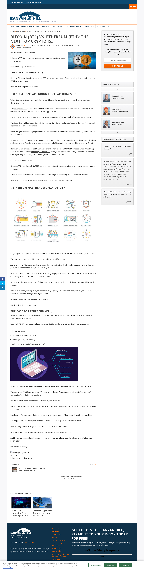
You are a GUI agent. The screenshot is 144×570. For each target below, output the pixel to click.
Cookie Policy (56, 551)
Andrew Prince (118, 122)
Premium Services (76, 26)
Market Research (27, 26)
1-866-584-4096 (28, 543)
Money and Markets (17, 2)
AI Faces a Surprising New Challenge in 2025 (20, 513)
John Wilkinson (118, 96)
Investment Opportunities (71, 45)
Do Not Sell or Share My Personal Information (60, 555)
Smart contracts (17, 386)
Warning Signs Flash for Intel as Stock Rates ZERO (42, 513)
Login (133, 6)
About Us (88, 26)
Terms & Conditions (59, 540)
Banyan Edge (20, 31)
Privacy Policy (57, 548)
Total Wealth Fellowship (33, 2)
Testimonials (56, 534)
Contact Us (104, 26)
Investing (15, 26)
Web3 (26, 392)
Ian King (26, 45)
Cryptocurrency (56, 45)
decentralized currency (38, 324)
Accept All (125, 565)
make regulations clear (40, 151)
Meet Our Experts (42, 26)
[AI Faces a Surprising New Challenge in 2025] (21, 502)
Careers (55, 537)
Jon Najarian (117, 109)
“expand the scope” (78, 123)
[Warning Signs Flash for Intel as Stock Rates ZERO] (42, 502)
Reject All (110, 565)
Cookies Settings (95, 565)
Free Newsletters (59, 26)
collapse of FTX (20, 108)
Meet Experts (56, 531)
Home (12, 31)
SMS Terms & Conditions (57, 544)
